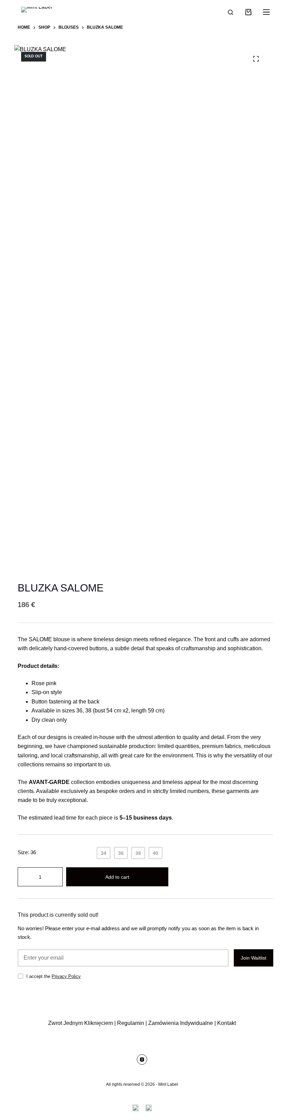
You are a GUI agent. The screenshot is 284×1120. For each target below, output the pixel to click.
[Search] (230, 12)
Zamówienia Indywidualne (180, 1023)
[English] (135, 1107)
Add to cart (117, 877)
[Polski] (148, 1107)
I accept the (53, 976)
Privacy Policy (66, 976)
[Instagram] (142, 1059)
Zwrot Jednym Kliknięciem (80, 1023)
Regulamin (130, 1023)
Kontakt (226, 1023)
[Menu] (266, 12)
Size (27, 852)
